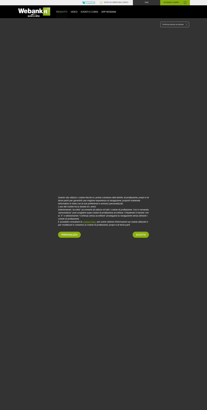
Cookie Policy (89, 222)
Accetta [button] (141, 234)
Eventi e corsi (89, 11)
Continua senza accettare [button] (173, 24)
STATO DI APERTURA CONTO (116, 2)
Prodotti (61, 11)
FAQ (146, 2)
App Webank (108, 11)
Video (74, 11)
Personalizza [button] (69, 234)
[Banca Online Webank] (34, 12)
